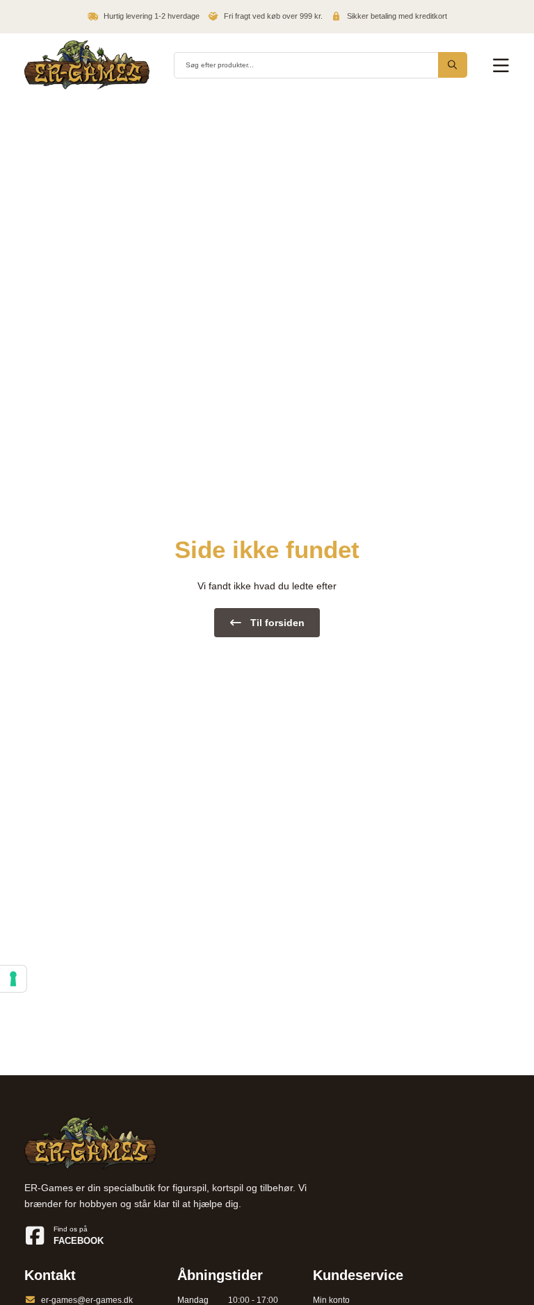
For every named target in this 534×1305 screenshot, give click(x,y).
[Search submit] (452, 65)
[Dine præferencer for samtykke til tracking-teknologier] (13, 979)
